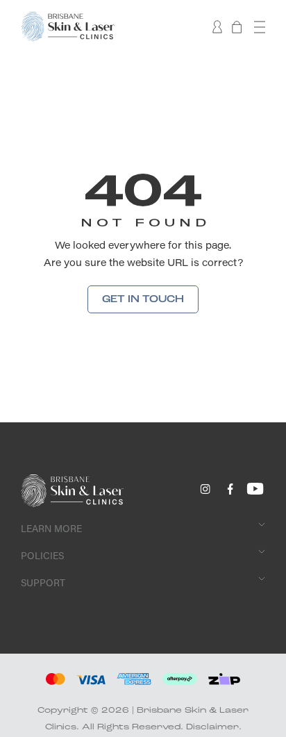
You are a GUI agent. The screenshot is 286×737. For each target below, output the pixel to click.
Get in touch (143, 299)
